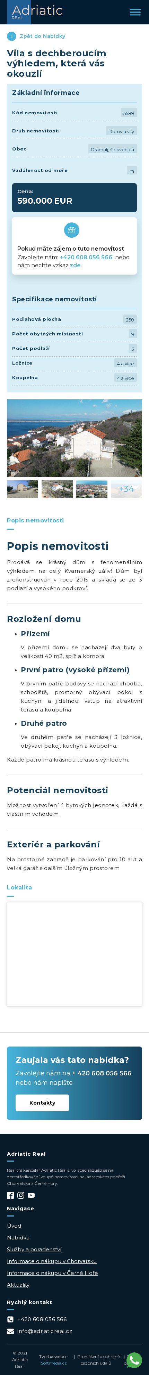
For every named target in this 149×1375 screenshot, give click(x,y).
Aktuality (18, 1285)
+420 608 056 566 (87, 257)
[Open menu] (135, 12)
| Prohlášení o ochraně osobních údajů (96, 1360)
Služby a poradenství (34, 1249)
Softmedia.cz (54, 1363)
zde (75, 265)
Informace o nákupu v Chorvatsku (52, 1261)
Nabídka (18, 1237)
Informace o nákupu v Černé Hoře (52, 1273)
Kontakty (42, 1103)
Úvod (14, 1225)
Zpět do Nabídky (42, 36)
